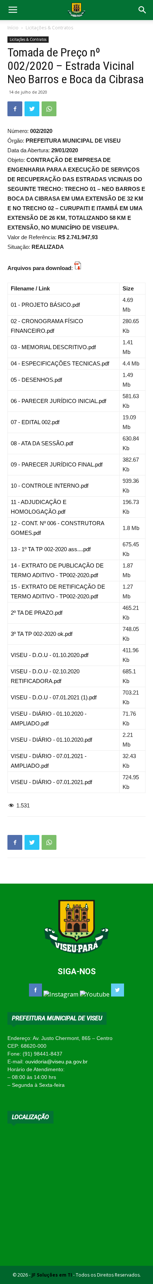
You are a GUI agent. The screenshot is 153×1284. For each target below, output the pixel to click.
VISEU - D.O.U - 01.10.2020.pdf (49, 655)
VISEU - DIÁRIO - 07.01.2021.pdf (51, 782)
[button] (142, 10)
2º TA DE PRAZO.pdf (36, 613)
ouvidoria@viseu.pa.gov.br (56, 1061)
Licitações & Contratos (49, 28)
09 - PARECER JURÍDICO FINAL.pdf (56, 464)
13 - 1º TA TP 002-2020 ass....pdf (51, 549)
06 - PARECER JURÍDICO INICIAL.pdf (58, 401)
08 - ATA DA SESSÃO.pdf (42, 443)
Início (13, 28)
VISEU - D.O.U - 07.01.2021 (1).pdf (54, 697)
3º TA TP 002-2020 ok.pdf (41, 634)
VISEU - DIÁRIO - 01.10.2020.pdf (51, 740)
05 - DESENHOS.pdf (36, 380)
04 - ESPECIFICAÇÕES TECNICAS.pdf (60, 363)
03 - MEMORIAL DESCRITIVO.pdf (53, 347)
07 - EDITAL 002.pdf (35, 422)
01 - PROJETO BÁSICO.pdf (45, 305)
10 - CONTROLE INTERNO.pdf (49, 485)
